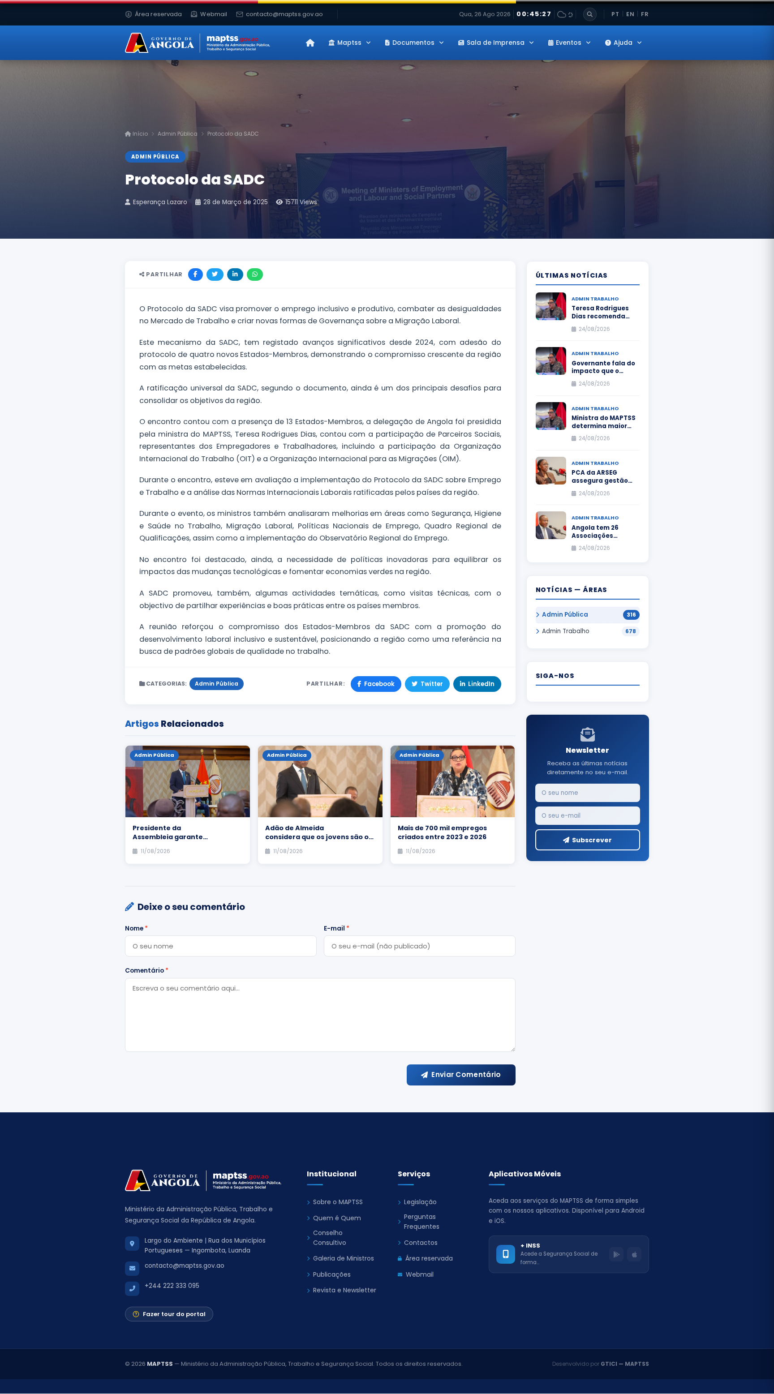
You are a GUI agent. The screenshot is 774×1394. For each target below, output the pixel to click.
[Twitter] (215, 274)
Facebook (379, 684)
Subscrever (592, 840)
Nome (136, 928)
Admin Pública (178, 133)
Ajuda (623, 42)
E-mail (336, 928)
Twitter (432, 684)
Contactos (421, 1242)
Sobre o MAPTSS (338, 1201)
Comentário (146, 970)
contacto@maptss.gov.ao (184, 1265)
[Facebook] (195, 274)
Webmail (420, 1274)
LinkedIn (481, 684)
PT (615, 14)
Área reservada (429, 1258)
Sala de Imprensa (496, 42)
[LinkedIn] (235, 274)
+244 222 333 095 (172, 1286)
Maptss (349, 42)
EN (630, 14)
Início (139, 133)
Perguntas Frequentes (421, 1221)
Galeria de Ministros (343, 1258)
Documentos (413, 42)
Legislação (420, 1201)
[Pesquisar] (590, 14)
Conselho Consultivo (329, 1237)
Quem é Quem (337, 1218)
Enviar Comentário (466, 1074)
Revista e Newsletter (344, 1290)
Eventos (568, 42)
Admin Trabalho (565, 631)
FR (645, 14)
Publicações (332, 1274)
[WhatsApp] (255, 274)
